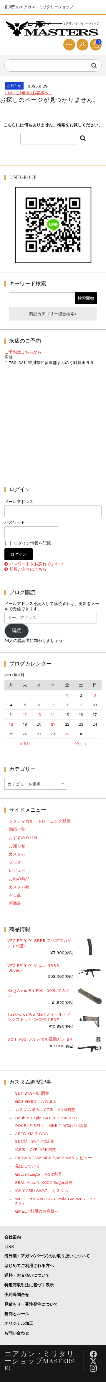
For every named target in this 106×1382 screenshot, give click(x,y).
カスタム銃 (19, 886)
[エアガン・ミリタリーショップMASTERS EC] (53, 29)
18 (11, 724)
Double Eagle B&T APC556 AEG (46, 1117)
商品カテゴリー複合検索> (53, 313)
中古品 (15, 895)
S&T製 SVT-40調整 (34, 1141)
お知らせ (17, 845)
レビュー (17, 870)
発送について (27, 1166)
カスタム (17, 854)
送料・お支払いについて (27, 1275)
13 (39, 714)
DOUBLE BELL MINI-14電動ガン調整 (51, 1125)
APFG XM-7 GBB (31, 1133)
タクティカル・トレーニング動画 (40, 821)
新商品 (15, 903)
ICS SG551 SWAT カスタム (41, 1190)
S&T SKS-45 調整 (32, 1093)
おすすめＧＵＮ (23, 837)
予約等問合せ (16, 1294)
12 (25, 714)
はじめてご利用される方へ (29, 1265)
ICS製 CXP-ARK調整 (35, 1149)
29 (66, 734)
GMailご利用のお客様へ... (28, 92)
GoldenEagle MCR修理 (38, 1174)
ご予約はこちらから (23, 352)
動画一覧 (17, 829)
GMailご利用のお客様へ (37, 1211)
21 (53, 724)
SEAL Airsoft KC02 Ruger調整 (44, 1182)
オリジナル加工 (18, 1323)
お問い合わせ (16, 1333)
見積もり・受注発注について (31, 1304)
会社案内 (12, 1237)
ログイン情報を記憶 (31, 543)
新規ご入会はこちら (28, 569)
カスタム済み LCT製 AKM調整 (45, 1109)
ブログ (15, 862)
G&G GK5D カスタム (36, 1101)
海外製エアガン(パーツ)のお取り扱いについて (47, 1255)
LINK (9, 1246)
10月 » (81, 743)
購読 (16, 630)
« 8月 (25, 743)
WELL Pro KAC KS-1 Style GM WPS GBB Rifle (55, 1201)
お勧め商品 (19, 878)
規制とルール (16, 1313)
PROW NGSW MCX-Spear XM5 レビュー (53, 1157)
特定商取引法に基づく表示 (29, 1284)
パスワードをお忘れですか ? (36, 564)
